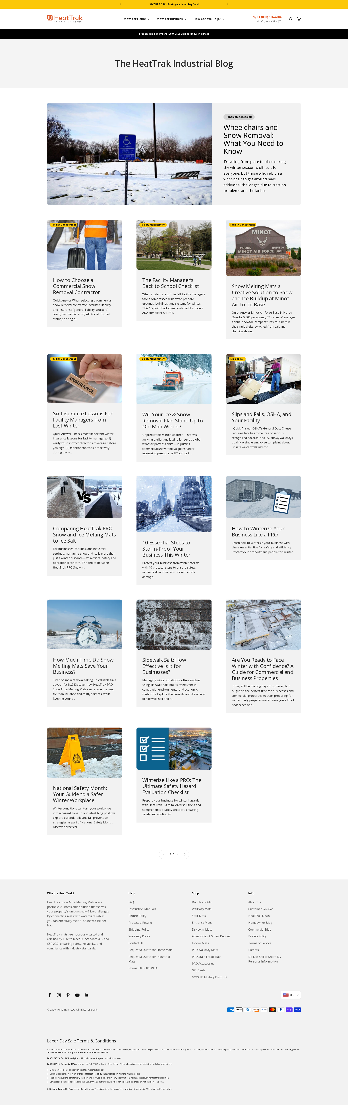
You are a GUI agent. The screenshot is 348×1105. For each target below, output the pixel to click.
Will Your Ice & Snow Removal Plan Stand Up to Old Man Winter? (172, 420)
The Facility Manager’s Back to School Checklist (170, 283)
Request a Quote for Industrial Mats (149, 959)
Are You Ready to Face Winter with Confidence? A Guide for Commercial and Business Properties (263, 668)
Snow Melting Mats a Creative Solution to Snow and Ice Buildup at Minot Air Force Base (262, 295)
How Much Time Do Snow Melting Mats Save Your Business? (83, 665)
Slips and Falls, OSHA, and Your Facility (261, 417)
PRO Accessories (203, 964)
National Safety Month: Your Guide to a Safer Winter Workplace (80, 794)
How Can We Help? (207, 19)
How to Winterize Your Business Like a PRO (258, 531)
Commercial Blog (259, 929)
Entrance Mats (202, 923)
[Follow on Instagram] (58, 995)
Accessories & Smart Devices (211, 936)
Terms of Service (259, 943)
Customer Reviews (260, 909)
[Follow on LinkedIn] (86, 995)
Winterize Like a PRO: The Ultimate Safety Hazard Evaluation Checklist (171, 786)
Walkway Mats (202, 909)
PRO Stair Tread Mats (206, 957)
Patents (253, 950)
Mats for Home (135, 19)
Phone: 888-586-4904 (143, 968)
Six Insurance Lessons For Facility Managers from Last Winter (83, 419)
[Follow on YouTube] (77, 995)
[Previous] (120, 4)
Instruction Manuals (142, 909)
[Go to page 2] (184, 854)
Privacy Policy (257, 936)
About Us (254, 902)
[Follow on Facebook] (49, 995)
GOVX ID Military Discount (209, 977)
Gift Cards (198, 970)
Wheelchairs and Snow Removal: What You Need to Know (253, 139)
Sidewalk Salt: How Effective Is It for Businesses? (164, 665)
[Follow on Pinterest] (68, 995)
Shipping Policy (139, 929)
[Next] (227, 4)
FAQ (131, 902)
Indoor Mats (200, 943)
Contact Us (136, 943)
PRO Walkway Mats (205, 950)
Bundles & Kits (202, 902)
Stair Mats (199, 916)
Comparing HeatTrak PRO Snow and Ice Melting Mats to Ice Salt (84, 534)
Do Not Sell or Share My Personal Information (264, 959)
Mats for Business (170, 19)
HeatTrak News (259, 916)
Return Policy (137, 916)
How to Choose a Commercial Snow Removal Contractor (76, 286)
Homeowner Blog (260, 923)
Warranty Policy (139, 936)
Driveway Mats (202, 929)
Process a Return (140, 923)
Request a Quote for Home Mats (151, 950)
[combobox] (291, 995)
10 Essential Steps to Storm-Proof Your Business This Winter (166, 548)
